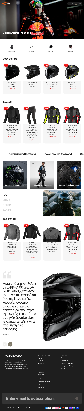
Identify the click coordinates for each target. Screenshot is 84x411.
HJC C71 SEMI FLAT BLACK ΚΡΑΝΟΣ (52, 83)
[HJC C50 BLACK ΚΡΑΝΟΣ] (32, 72)
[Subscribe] (77, 398)
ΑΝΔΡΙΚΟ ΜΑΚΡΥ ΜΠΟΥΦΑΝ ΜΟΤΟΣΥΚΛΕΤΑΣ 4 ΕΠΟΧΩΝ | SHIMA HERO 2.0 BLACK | (12, 129)
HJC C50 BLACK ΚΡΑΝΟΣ (32, 83)
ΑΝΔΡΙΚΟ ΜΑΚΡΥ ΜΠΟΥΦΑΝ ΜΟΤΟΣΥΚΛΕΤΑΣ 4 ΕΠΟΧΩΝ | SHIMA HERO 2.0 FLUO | (52, 129)
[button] (41, 147)
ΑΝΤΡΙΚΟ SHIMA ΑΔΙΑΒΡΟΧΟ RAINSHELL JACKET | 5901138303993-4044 (12, 246)
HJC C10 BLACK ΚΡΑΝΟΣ (12, 83)
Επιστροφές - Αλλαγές (67, 366)
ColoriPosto (13, 408)
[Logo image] (7, 3)
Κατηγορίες (41, 360)
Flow (27, 408)
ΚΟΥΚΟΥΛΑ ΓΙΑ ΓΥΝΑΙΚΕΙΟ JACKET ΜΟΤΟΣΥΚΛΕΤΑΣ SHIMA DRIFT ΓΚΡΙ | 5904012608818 (52, 246)
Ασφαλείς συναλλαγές (67, 363)
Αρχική (40, 358)
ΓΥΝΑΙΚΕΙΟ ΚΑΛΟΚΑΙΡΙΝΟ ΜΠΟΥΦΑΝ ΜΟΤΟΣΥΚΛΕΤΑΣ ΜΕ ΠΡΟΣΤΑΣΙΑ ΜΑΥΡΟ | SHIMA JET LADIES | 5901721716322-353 (32, 248)
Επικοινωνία (41, 366)
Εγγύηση (63, 368)
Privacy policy (33, 408)
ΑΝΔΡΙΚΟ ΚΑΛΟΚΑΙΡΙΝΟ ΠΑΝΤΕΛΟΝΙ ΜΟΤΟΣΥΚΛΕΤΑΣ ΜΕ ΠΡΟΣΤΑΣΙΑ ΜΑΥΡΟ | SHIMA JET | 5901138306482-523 (32, 131)
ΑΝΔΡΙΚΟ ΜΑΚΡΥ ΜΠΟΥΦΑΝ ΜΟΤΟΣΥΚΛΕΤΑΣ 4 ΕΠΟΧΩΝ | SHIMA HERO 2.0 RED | (72, 129)
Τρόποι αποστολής (66, 358)
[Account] (72, 3)
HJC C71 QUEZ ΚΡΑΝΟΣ (72, 83)
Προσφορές (41, 363)
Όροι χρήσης (64, 360)
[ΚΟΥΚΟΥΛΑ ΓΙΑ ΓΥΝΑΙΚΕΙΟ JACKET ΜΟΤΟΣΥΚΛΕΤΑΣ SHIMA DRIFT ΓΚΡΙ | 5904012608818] (52, 232)
